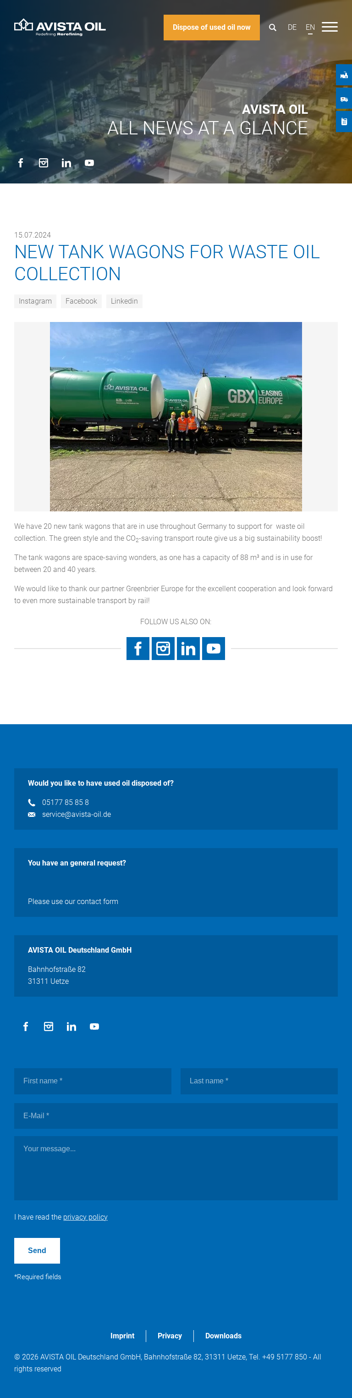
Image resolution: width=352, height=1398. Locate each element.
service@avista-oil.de (76, 814)
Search (272, 27)
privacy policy (85, 1217)
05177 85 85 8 (65, 802)
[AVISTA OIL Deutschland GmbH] (60, 27)
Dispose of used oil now (212, 27)
